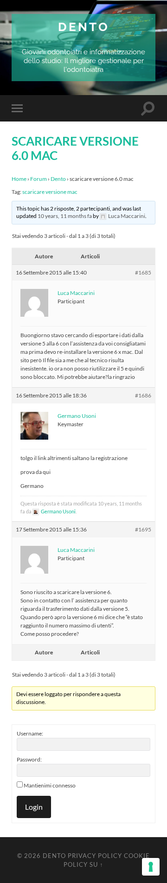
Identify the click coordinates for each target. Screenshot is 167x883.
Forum (38, 178)
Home (19, 178)
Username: (30, 733)
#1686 (143, 395)
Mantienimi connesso (50, 785)
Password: (29, 759)
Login (34, 806)
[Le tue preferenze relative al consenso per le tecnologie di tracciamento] (151, 867)
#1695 (143, 529)
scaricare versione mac (49, 191)
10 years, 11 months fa (65, 215)
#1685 (143, 272)
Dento (83, 26)
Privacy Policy (95, 855)
